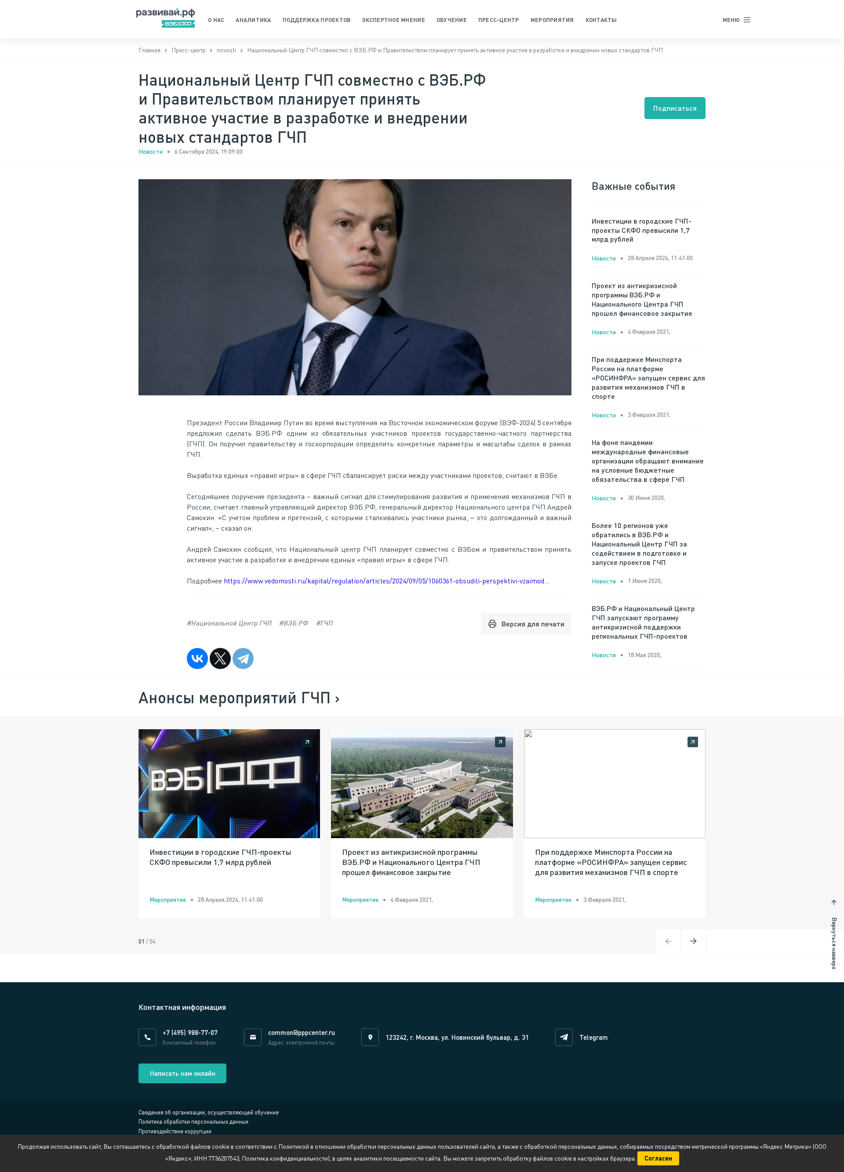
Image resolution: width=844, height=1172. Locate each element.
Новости (150, 151)
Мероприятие (167, 899)
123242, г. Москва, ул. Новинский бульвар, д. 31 (457, 1037)
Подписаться (675, 108)
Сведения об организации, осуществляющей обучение (208, 1112)
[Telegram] (243, 658)
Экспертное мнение (393, 19)
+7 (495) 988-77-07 (190, 1032)
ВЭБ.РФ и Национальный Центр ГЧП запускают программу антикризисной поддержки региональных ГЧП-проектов (643, 622)
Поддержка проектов (317, 19)
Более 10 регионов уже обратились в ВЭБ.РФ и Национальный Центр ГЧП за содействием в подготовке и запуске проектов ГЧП (639, 543)
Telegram (593, 1037)
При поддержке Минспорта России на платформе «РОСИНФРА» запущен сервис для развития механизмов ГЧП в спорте (648, 377)
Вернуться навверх (834, 943)
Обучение (452, 19)
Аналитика (253, 19)
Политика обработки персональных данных (193, 1121)
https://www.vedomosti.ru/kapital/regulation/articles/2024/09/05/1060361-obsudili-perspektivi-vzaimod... (386, 580)
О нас (216, 19)
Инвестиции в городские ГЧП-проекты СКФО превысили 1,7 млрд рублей (641, 230)
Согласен (658, 1158)
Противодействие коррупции (174, 1131)
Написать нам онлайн (182, 1073)
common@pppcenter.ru (301, 1032)
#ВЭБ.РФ (294, 623)
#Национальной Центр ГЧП (229, 623)
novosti (226, 50)
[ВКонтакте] (197, 658)
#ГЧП (324, 623)
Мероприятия (552, 19)
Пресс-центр (498, 19)
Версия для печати (533, 623)
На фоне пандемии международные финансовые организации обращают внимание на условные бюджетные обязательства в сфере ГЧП (648, 460)
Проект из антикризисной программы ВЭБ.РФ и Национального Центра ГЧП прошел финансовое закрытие (642, 299)
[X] (220, 658)
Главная (149, 50)
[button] (693, 941)
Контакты (601, 19)
